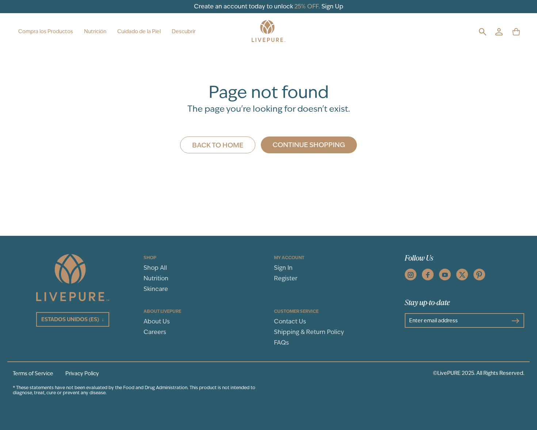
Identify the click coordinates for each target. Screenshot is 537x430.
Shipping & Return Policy (309, 332)
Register (285, 278)
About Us (157, 321)
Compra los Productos (45, 31)
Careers (155, 332)
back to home (217, 145)
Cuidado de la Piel (139, 31)
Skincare (156, 289)
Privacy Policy (82, 373)
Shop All (155, 268)
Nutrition (156, 278)
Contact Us (290, 321)
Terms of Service (33, 373)
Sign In (283, 268)
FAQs (281, 342)
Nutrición (95, 31)
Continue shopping (309, 144)
